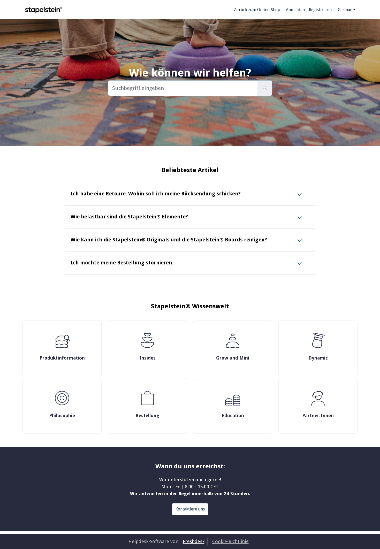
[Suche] (264, 88)
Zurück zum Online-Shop (257, 9)
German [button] (345, 9)
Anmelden (295, 9)
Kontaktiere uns (190, 509)
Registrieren (320, 9)
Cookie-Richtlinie (230, 541)
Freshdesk (193, 541)
